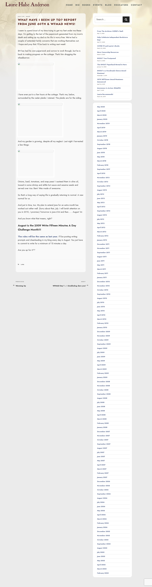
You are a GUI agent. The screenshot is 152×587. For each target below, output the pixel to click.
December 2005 (103, 531)
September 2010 (103, 294)
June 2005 (101, 556)
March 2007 (101, 469)
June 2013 (101, 198)
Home (69, 5)
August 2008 (102, 398)
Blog (108, 5)
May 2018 (100, 157)
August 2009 (102, 348)
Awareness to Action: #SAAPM (109, 88)
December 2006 (103, 481)
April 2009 (101, 365)
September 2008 (103, 394)
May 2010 (101, 311)
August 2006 (102, 498)
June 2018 (101, 152)
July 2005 (100, 552)
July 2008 (100, 402)
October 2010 (102, 290)
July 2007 (100, 452)
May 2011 (100, 265)
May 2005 (101, 560)
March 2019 (101, 132)
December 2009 (103, 331)
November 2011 (103, 248)
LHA (22, 264)
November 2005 (103, 535)
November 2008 (103, 386)
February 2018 (102, 165)
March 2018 (101, 161)
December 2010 (103, 281)
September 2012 (103, 211)
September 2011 (103, 252)
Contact (136, 5)
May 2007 (101, 461)
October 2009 (102, 340)
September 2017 (103, 169)
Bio (78, 5)
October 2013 (102, 182)
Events (97, 5)
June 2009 (101, 357)
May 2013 (100, 202)
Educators (121, 5)
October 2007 (102, 440)
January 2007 (102, 477)
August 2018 (102, 148)
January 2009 (102, 377)
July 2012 (100, 219)
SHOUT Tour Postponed (106, 58)
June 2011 (100, 261)
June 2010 (101, 307)
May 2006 (101, 511)
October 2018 (102, 140)
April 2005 (101, 565)
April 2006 (101, 515)
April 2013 (101, 207)
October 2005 (102, 540)
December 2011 (103, 244)
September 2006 (104, 494)
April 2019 (101, 127)
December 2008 (103, 381)
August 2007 (102, 448)
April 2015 (101, 173)
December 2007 (103, 431)
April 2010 (101, 315)
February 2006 (103, 523)
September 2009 (104, 344)
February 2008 (103, 423)
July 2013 (100, 194)
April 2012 (101, 227)
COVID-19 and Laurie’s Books (108, 46)
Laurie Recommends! (105, 94)
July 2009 (100, 352)
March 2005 (101, 569)
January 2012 (102, 240)
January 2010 (102, 327)
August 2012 (102, 215)
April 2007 (101, 465)
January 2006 (102, 527)
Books (86, 5)
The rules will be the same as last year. (38, 236)
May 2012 (100, 223)
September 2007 (103, 444)
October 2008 (102, 390)
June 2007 (101, 456)
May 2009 (101, 361)
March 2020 (101, 115)
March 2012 (101, 232)
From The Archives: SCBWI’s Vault (110, 31)
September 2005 (103, 544)
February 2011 (102, 273)
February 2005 (103, 573)
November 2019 (103, 123)
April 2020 (101, 111)
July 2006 (100, 502)
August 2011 (102, 257)
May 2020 (101, 107)
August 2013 (102, 190)
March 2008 (101, 419)
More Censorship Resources (108, 52)
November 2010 (103, 286)
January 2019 (102, 136)
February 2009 (103, 373)
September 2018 (103, 144)
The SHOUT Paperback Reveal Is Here (112, 64)
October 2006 (102, 490)
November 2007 (103, 436)
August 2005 (102, 548)
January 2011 (102, 277)
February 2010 (102, 323)
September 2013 (103, 186)
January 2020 (102, 119)
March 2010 (101, 319)
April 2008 (101, 415)
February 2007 (102, 473)
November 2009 (103, 336)
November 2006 (103, 486)
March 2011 (101, 269)
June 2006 (101, 506)
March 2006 (102, 519)
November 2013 (103, 177)
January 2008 (102, 427)
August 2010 (102, 298)
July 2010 (100, 302)
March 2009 (102, 369)
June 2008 (101, 406)
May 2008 (101, 411)
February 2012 (102, 236)
